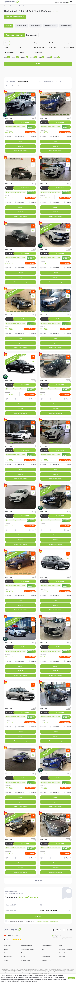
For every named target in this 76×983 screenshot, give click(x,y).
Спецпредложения (47, 945)
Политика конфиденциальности (62, 938)
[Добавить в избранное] (33, 94)
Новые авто (8, 25)
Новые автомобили (26, 945)
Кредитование (46, 956)
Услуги (43, 949)
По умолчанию (23, 81)
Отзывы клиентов (9, 953)
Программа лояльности (65, 949)
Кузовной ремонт (26, 960)
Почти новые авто (21, 25)
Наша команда (8, 956)
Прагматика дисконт (50, 25)
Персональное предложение (14, 17)
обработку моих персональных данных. (47, 921)
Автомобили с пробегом (27, 949)
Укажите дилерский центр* (48, 910)
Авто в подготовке (66, 25)
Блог (60, 945)
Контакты (62, 956)
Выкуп (23, 953)
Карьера (6, 960)
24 (56, 81)
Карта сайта (62, 953)
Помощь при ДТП (46, 960)
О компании (7, 945)
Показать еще (38, 881)
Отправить (38, 916)
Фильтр (38, 64)
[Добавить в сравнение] (33, 99)
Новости (6, 949)
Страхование (45, 953)
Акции (23, 956)
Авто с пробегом (35, 25)
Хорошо (71, 978)
